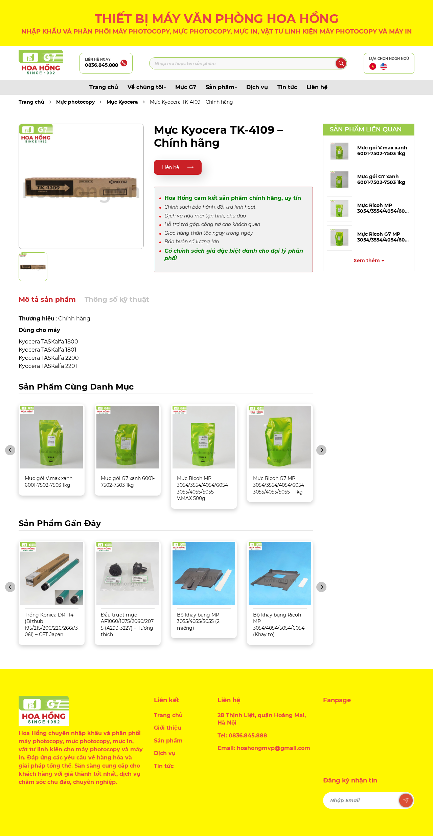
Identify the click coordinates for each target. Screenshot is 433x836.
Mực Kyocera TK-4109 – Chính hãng (191, 102)
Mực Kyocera (122, 102)
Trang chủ (103, 87)
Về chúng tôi (145, 87)
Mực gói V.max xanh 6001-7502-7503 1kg (382, 150)
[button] (10, 450)
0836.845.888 (101, 65)
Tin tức (287, 87)
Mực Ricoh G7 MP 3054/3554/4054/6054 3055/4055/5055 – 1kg (278, 485)
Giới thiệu (167, 728)
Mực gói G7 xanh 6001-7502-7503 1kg (381, 179)
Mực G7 (185, 87)
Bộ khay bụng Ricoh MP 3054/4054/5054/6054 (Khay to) (278, 625)
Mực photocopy (75, 102)
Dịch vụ (257, 87)
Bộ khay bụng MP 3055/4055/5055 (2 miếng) (198, 621)
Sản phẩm (220, 87)
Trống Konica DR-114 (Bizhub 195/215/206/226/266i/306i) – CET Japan (51, 625)
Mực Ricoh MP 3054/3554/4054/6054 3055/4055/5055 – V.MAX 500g (202, 488)
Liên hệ (316, 87)
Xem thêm (367, 260)
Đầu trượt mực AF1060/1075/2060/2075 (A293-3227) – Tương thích (127, 625)
